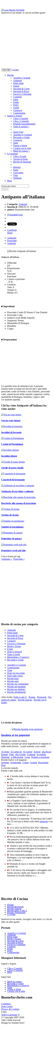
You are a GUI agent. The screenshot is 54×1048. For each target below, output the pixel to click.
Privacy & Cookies (10, 1009)
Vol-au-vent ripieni (10, 420)
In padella (41, 754)
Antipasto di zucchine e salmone (17, 491)
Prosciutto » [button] (19, 559)
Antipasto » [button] (6, 559)
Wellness (17, 178)
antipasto (44, 821)
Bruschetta (43, 762)
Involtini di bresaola (11, 432)
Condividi (12, 230)
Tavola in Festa (20, 159)
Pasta (15, 170)
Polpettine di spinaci (11, 538)
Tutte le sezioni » (21, 126)
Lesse (27, 757)
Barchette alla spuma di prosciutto (18, 503)
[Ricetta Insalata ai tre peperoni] (27, 728)
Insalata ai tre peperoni (15, 735)
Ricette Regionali (15, 906)
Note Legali (6, 1006)
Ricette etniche (25, 700)
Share (10, 233)
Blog (9, 972)
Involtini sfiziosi (9, 456)
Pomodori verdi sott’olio (13, 550)
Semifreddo (15, 762)
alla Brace (46, 751)
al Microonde (17, 757)
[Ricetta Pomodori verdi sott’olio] (14, 544)
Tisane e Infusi (20, 145)
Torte (9, 670)
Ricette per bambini (16, 686)
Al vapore (27, 751)
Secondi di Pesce (21, 91)
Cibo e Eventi (19, 156)
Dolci (15, 105)
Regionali (41, 697)
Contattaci (6, 1003)
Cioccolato (18, 172)
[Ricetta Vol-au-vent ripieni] (11, 414)
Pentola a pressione (40, 757)
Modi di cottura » (21, 151)
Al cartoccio (16, 751)
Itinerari (17, 167)
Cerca (5, 189)
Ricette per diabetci (16, 689)
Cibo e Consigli (20, 118)
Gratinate (31, 754)
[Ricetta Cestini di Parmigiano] (12, 438)
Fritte (11, 754)
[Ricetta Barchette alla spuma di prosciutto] (18, 497)
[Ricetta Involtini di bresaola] (11, 426)
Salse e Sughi (13, 654)
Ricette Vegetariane (16, 912)
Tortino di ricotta (10, 515)
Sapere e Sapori (14, 115)
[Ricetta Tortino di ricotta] (10, 509)
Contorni (17, 97)
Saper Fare (18, 132)
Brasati (4, 754)
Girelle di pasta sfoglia (12, 467)
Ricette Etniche (14, 908)
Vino (15, 175)
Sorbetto (5, 762)
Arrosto (37, 751)
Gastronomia (19, 113)
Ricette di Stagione (22, 162)
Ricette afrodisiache (16, 692)
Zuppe (16, 86)
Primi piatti (18, 83)
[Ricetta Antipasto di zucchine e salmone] (17, 485)
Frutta (16, 102)
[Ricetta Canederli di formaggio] (13, 473)
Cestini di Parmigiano (12, 444)
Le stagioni (12, 153)
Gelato (25, 762)
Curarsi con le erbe (22, 148)
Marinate (5, 757)
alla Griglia (20, 754)
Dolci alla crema (15, 675)
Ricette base (13, 678)
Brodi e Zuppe (14, 646)
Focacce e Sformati (22, 94)
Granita (33, 762)
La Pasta (11, 914)
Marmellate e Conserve (18, 657)
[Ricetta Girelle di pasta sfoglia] (13, 462)
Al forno (5, 751)
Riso (3, 765)
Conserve (17, 110)
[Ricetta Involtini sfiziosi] (10, 450)
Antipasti (17, 80)
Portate (32, 697)
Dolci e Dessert (14, 651)
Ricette (10, 75)
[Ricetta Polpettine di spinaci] (12, 532)
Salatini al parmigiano (12, 527)
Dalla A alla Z (20, 697)
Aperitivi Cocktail (21, 78)
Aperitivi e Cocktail (22, 134)
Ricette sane (13, 681)
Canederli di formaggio (13, 479)
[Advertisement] (27, 41)
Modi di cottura (14, 981)
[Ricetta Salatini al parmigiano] (12, 521)
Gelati (16, 107)
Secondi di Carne (21, 88)
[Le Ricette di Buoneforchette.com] (12, 10)
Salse (15, 99)
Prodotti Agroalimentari (24, 124)
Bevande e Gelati (21, 137)
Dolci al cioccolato (16, 673)
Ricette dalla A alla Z (17, 910)
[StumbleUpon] (15, 214)
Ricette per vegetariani (17, 684)
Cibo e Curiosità (21, 121)
